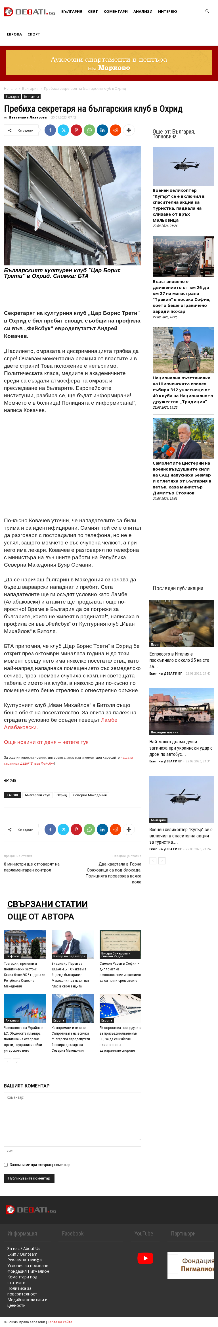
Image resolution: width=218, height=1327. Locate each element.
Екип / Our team (22, 1254)
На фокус (12, 956)
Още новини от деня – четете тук (46, 741)
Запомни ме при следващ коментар (40, 1164)
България (71, 11)
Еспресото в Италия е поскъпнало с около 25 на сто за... (179, 660)
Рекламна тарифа (24, 1259)
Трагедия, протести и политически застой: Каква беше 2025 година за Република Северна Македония (24, 974)
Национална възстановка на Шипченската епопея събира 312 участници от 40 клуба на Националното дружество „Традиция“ (183, 389)
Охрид (61, 795)
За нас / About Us (23, 1248)
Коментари (116, 11)
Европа (14, 34)
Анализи (142, 11)
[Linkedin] (102, 130)
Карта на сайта (60, 1321)
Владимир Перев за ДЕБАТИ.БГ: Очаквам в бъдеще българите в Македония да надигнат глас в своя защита (70, 974)
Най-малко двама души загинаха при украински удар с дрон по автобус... (181, 748)
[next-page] (16, 1061)
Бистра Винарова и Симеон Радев (116, 954)
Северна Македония (90, 795)
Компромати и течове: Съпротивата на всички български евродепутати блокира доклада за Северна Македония (71, 1039)
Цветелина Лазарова (28, 117)
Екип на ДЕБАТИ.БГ (165, 673)
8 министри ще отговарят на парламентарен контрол (32, 867)
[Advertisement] (72, 294)
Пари (155, 644)
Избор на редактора (69, 956)
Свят (93, 11)
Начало (10, 88)
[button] (207, 11)
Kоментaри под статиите (22, 1279)
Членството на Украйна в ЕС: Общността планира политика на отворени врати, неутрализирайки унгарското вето (23, 1039)
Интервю (167, 11)
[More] (129, 130)
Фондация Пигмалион (28, 1271)
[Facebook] (50, 130)
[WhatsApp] (89, 130)
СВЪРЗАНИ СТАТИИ (47, 904)
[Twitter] (63, 130)
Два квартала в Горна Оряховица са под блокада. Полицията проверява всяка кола (113, 873)
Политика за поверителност (22, 1291)
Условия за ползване (27, 1265)
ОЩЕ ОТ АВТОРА (40, 917)
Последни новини (165, 732)
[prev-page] (7, 1061)
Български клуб (37, 795)
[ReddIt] (115, 130)
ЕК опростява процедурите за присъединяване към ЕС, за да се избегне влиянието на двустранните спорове (120, 1039)
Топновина (31, 97)
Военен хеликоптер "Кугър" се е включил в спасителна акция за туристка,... (181, 836)
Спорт (34, 34)
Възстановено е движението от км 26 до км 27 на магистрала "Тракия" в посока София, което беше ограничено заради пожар (181, 296)
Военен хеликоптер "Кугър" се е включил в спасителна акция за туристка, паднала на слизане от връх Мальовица (179, 205)
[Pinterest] (76, 130)
